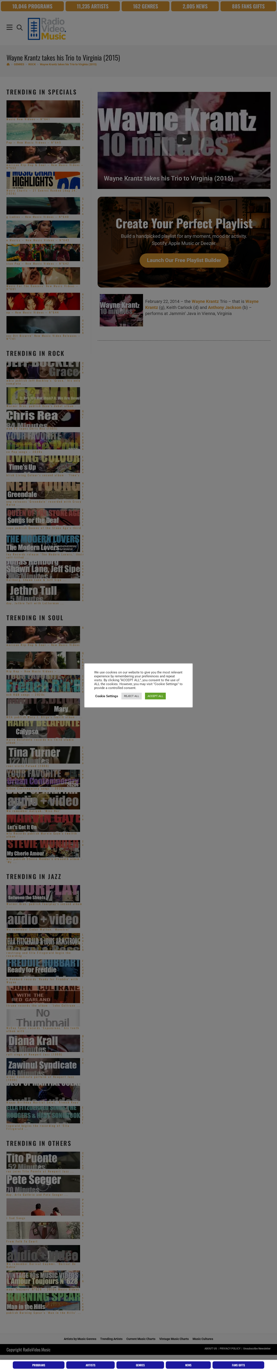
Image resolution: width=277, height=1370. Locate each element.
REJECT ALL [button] (131, 696)
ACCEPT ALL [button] (155, 696)
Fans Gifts (238, 1365)
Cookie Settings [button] (106, 696)
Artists (90, 1365)
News (188, 1365)
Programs (38, 1365)
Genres (140, 1365)
